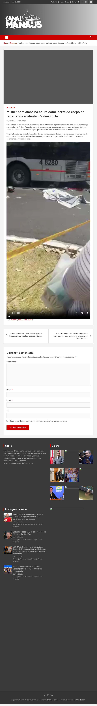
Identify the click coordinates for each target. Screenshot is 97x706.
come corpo (22, 320)
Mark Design (21, 121)
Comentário (11, 361)
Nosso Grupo (64, 2)
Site (7, 411)
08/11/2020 (10, 121)
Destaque (10, 108)
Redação (54, 2)
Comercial (75, 2)
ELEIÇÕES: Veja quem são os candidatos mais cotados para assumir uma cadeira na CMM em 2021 (70, 336)
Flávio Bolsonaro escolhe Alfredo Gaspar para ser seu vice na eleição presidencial (27, 568)
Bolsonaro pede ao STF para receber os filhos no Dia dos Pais (29, 533)
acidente (14, 320)
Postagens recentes (16, 509)
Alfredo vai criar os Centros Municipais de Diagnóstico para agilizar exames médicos (25, 334)
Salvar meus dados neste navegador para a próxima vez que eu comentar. (38, 421)
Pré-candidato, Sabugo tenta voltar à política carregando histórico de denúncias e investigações (28, 516)
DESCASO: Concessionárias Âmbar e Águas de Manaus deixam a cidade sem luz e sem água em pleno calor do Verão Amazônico (29, 550)
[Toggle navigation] (7, 37)
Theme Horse (52, 700)
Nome (9, 390)
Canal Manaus (30, 700)
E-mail (9, 400)
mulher (30, 320)
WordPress (80, 700)
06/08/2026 (17, 522)
